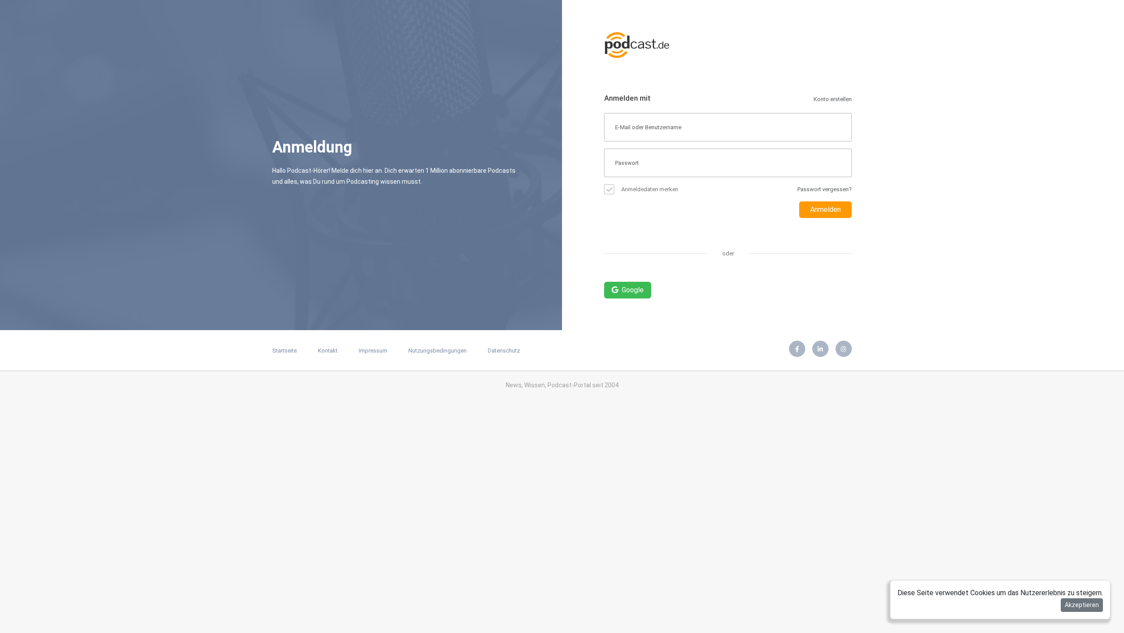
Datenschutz (504, 350)
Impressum (373, 350)
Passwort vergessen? (824, 189)
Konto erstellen (833, 99)
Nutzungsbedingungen (437, 350)
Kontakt (328, 350)
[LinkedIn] (820, 349)
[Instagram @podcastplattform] (844, 349)
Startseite (284, 350)
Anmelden (825, 209)
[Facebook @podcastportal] (797, 349)
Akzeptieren (1082, 604)
